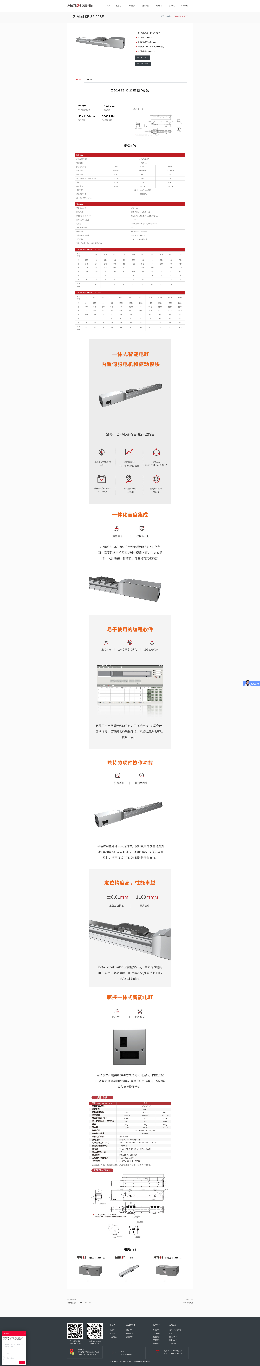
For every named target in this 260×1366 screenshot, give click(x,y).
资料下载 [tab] (89, 79)
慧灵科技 (145, 6)
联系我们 (172, 6)
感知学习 (129, 1330)
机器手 (112, 1330)
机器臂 (112, 1333)
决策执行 (129, 1337)
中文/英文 (184, 6)
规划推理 (129, 1333)
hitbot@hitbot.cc (127, 1354)
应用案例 (156, 1340)
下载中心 (156, 1333)
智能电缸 (169, 16)
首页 (108, 6)
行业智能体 (131, 6)
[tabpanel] (130, 209)
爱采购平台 (173, 1337)
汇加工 (171, 1333)
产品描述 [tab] (78, 79)
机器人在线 (173, 1340)
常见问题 (156, 1330)
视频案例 (156, 1337)
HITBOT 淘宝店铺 (175, 1330)
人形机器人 (114, 1337)
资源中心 (159, 6)
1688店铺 (172, 1343)
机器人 (118, 6)
